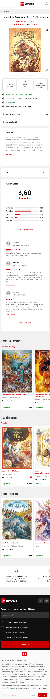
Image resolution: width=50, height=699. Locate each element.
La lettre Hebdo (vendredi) (16, 623)
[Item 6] (27, 75)
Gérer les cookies (9, 695)
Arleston (4, 423)
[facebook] (40, 600)
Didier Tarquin (21, 21)
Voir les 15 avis (25, 323)
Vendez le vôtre (12, 122)
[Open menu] (2, 3)
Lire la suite (10, 285)
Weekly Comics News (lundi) (17, 627)
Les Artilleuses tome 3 (10, 543)
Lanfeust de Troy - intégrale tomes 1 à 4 (16, 395)
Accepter (43, 695)
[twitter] (46, 600)
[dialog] (25, 674)
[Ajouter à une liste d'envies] (47, 30)
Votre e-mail (8, 615)
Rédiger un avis (26, 230)
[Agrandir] (47, 70)
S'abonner (25, 644)
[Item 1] (16, 75)
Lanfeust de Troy (8, 346)
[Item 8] (31, 75)
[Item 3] (20, 75)
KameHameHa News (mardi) (17, 637)
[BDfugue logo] (27, 4)
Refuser (33, 695)
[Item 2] (18, 75)
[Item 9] (33, 75)
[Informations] (39, 98)
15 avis (34, 24)
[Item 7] (29, 75)
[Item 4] (22, 75)
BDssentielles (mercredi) (16, 632)
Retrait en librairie (13, 114)
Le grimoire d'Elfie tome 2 (11, 471)
